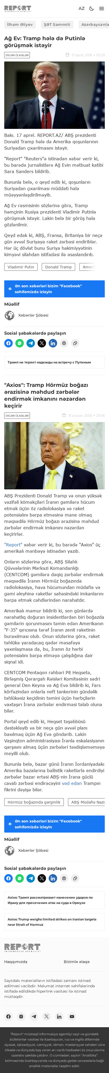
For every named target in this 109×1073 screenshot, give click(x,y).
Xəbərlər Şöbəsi (33, 315)
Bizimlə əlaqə (77, 961)
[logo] (17, 8)
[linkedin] (53, 343)
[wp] (19, 343)
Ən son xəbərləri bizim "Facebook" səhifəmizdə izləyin (48, 289)
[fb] (8, 343)
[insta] (21, 1016)
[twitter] (42, 343)
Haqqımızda (15, 961)
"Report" (13, 544)
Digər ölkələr (17, 55)
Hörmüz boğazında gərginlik (34, 802)
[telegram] (30, 343)
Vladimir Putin (21, 267)
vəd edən (71, 783)
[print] (64, 343)
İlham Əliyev (20, 24)
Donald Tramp (58, 267)
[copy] (75, 343)
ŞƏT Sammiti (57, 24)
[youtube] (72, 1016)
